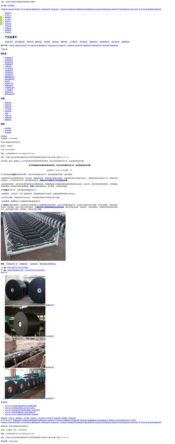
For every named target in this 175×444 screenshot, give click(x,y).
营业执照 (8, 32)
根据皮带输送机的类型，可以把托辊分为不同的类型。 (26, 270)
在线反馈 (8, 28)
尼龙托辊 (47, 42)
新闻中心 (8, 21)
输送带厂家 (26, 45)
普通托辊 (8, 103)
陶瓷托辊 (8, 107)
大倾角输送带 (52, 45)
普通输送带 (9, 58)
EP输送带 (18, 45)
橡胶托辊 (38, 42)
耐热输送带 (126, 42)
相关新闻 (4, 402)
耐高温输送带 (20, 42)
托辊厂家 (8, 115)
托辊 (3, 98)
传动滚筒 (8, 128)
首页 (10, 161)
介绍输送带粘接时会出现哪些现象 (21, 406)
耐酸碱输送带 (10, 77)
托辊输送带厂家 (11, 264)
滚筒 (3, 124)
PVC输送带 (9, 68)
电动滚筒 (8, 132)
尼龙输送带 (34, 45)
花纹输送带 (83, 42)
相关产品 (4, 272)
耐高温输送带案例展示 (48, 264)
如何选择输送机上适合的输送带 (20, 412)
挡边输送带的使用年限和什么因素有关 (22, 410)
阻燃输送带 (94, 42)
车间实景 (8, 26)
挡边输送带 (115, 42)
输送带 (11, 45)
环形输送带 (61, 45)
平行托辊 (8, 109)
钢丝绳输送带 (104, 42)
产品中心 (8, 15)
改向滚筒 (8, 130)
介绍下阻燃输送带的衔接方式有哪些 (21, 414)
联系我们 (11, 5)
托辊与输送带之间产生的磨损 (17, 267)
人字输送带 (73, 42)
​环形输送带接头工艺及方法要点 (20, 408)
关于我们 (4, 5)
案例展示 (8, 17)
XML (16, 441)
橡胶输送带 (43, 45)
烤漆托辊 (30, 42)
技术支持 (8, 24)
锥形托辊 (8, 111)
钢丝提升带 (9, 42)
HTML (11, 441)
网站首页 (8, 13)
